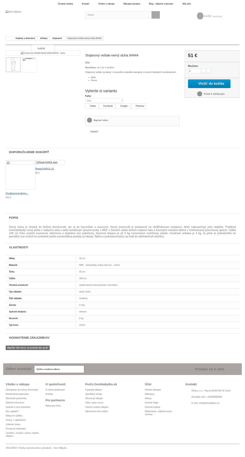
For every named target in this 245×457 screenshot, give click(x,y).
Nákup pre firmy (53, 405)
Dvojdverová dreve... (17, 193)
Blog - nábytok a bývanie (161, 3)
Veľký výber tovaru (94, 402)
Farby (88, 96)
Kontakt (85, 3)
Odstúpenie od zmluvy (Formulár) (22, 389)
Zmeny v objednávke (16, 420)
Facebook (108, 106)
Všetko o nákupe (106, 3)
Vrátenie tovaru (13, 424)
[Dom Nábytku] (43, 14)
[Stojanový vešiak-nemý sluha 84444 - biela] (13, 64)
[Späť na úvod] (9, 38)
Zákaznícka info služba (96, 411)
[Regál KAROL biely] (50, 162)
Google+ (124, 106)
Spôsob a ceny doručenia (18, 407)
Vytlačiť (94, 131)
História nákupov (153, 389)
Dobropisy (149, 394)
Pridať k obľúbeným (214, 94)
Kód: (87, 62)
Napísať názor (100, 120)
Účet (148, 384)
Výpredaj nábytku (93, 389)
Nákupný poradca (131, 3)
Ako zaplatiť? (12, 411)
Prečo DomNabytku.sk (101, 384)
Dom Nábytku (60, 448)
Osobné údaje (151, 402)
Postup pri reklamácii (16, 428)
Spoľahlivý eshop (93, 394)
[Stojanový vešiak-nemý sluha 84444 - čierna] (29, 59)
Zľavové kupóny (152, 407)
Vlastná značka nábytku (96, 407)
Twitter (92, 106)
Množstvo (193, 66)
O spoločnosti (56, 384)
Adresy (148, 398)
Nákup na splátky (14, 415)
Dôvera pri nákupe (94, 398)
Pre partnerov (55, 400)
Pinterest (139, 106)
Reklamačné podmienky (17, 394)
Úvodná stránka (65, 3)
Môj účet (186, 3)
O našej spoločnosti (55, 389)
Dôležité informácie (15, 402)
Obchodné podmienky (16, 398)
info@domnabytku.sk (209, 403)
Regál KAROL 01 (44, 168)
